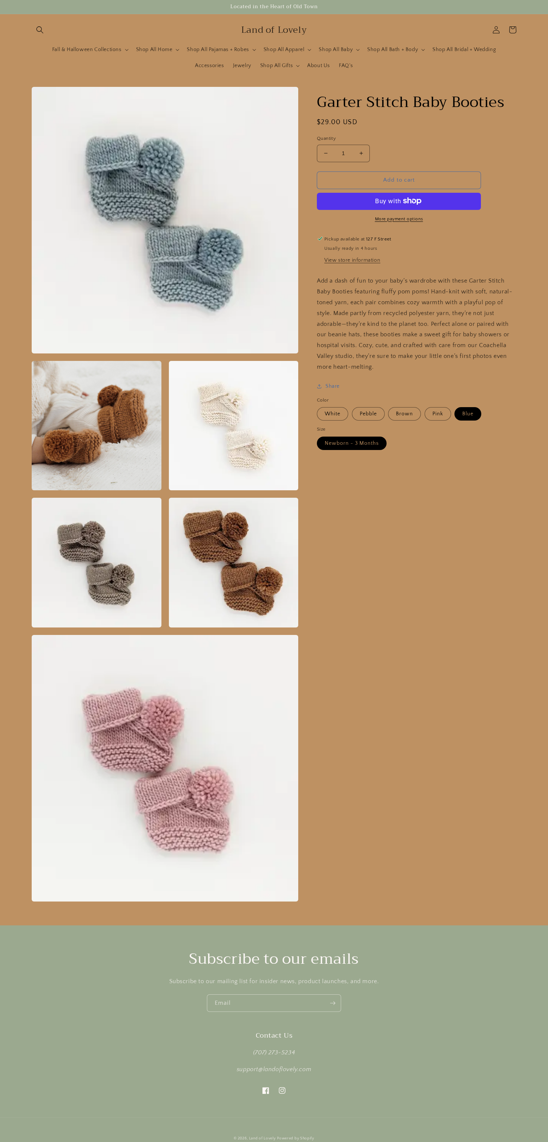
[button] (40, 30)
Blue (467, 414)
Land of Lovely (262, 1138)
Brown (404, 414)
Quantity (326, 138)
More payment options (399, 218)
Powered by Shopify (295, 1138)
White (332, 414)
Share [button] (332, 386)
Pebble (368, 414)
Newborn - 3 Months (352, 443)
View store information (352, 260)
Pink (437, 414)
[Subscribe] (332, 1003)
